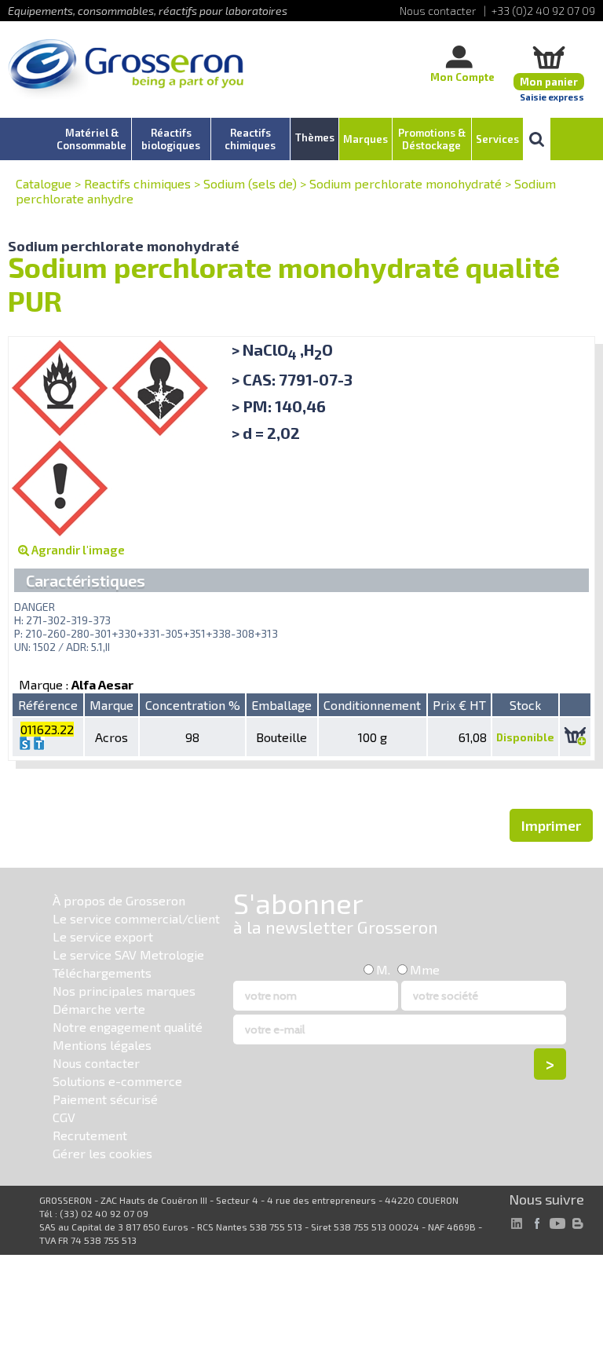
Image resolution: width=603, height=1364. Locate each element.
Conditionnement (372, 704)
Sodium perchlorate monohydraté (405, 183)
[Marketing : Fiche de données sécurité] (25, 744)
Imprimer (551, 825)
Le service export (103, 936)
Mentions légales (102, 1044)
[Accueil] (125, 70)
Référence (48, 704)
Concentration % (192, 704)
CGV (64, 1117)
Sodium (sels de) (250, 183)
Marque (111, 704)
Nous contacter (96, 1062)
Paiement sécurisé (105, 1099)
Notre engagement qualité (128, 1026)
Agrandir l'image (77, 550)
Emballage (281, 704)
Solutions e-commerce (117, 1080)
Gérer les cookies (102, 1153)
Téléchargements (102, 972)
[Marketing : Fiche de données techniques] (39, 744)
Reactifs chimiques (137, 183)
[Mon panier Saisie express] (548, 57)
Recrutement (90, 1135)
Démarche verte (99, 1008)
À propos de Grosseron (119, 900)
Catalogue (43, 183)
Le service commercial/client (136, 918)
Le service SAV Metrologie (128, 954)
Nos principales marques (124, 990)
